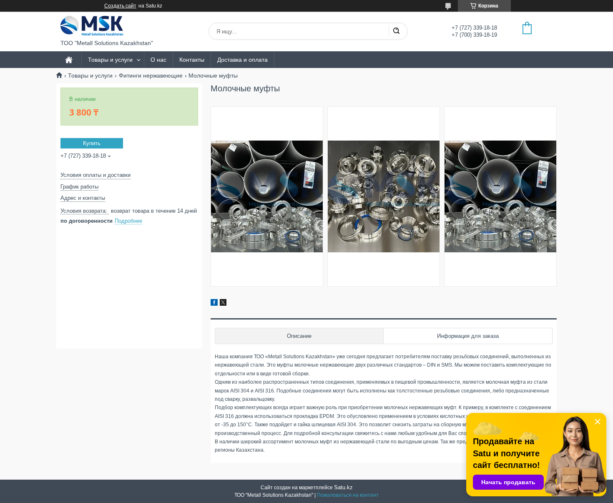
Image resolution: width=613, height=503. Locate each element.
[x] (223, 303)
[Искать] (396, 31)
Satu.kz (343, 487)
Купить (91, 143)
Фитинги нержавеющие (151, 75)
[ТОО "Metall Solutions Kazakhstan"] (91, 25)
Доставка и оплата (242, 59)
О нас (158, 59)
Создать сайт (120, 6)
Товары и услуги (110, 59)
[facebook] (214, 303)
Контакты (191, 59)
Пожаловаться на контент (348, 495)
